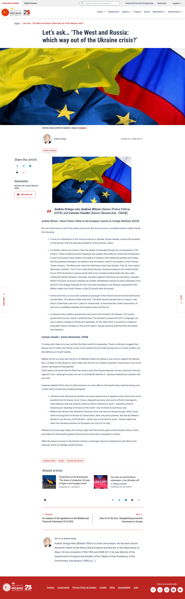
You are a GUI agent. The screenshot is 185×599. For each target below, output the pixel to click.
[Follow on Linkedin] (173, 590)
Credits (103, 587)
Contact (50, 587)
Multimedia (158, 12)
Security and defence (75, 461)
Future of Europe (49, 150)
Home (17, 23)
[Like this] (45, 500)
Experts (125, 12)
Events (147, 12)
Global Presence (30, 3)
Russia (61, 461)
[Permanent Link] (23, 173)
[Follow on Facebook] (153, 590)
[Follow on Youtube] (180, 590)
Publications (113, 12)
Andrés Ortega (60, 139)
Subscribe (162, 3)
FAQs (112, 587)
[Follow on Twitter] (160, 590)
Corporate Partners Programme (139, 3)
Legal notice (63, 587)
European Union (49, 461)
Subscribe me (26, 194)
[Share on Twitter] (23, 166)
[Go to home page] (18, 11)
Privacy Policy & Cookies (84, 587)
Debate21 (83, 128)
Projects (137, 12)
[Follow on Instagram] (166, 590)
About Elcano (174, 12)
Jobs (136, 587)
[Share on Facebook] (17, 166)
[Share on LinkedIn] (30, 166)
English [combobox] (176, 3)
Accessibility (124, 587)
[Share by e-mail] (17, 173)
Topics (100, 12)
